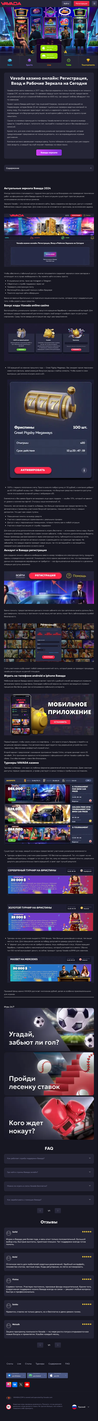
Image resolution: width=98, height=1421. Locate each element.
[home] (11, 3)
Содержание (54, 1363)
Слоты (10, 1363)
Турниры (40, 1363)
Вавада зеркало (49, 152)
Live (19, 1363)
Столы (28, 1363)
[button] (95, 31)
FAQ (67, 1363)
